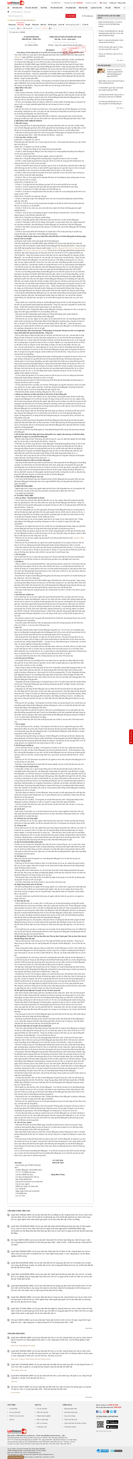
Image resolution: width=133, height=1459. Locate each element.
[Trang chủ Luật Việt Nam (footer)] (17, 1433)
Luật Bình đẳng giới (58, 248)
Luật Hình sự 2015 (48, 1457)
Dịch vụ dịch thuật (42, 1419)
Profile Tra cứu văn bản (16, 1416)
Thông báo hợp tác (70, 1427)
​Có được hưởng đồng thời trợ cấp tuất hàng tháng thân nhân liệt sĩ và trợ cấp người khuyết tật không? (111, 33)
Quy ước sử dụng (69, 1416)
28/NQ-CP (18, 57)
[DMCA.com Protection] (116, 1451)
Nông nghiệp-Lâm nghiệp (27, 1345)
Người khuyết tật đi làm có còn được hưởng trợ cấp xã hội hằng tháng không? (110, 24)
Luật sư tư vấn (96, 8)
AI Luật (108, 8)
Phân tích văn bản (42, 1412)
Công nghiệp (15, 1370)
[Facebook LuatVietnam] (97, 1411)
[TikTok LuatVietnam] (108, 1411)
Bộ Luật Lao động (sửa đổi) (75, 248)
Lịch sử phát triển (14, 1412)
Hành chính (14, 1345)
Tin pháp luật (71, 8)
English (105, 3)
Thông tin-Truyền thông (26, 1359)
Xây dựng (14, 1381)
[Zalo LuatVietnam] (101, 1411)
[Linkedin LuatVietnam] (115, 1411)
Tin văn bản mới (56, 8)
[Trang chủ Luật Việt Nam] (15, 2)
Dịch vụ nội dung (42, 1423)
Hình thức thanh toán (71, 1412)
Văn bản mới (17, 8)
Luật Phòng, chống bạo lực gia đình (34, 250)
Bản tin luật (83, 8)
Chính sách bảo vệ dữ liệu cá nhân (75, 1423)
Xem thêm (88, 1328)
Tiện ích (117, 8)
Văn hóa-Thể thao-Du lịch (42, 1359)
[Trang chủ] (8, 8)
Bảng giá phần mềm (70, 1408)
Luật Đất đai (37, 1457)
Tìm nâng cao (88, 16)
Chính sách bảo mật (70, 1419)
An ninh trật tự (15, 1392)
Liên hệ (11, 1419)
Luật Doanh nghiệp (27, 1457)
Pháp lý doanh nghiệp (43, 1416)
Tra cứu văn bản (31, 8)
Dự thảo (44, 8)
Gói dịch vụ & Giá (91, 3)
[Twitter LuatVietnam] (111, 1411)
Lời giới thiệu (13, 1408)
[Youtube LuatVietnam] (104, 1411)
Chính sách (23, 1370)
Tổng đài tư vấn (42, 1427)
